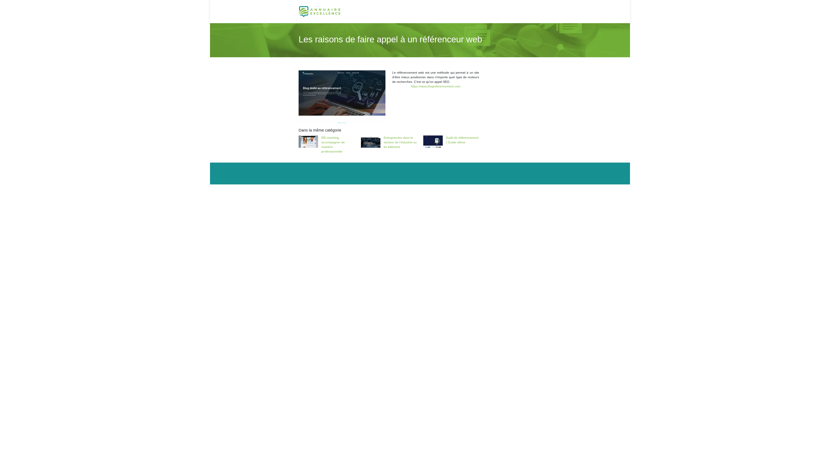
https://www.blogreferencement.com (435, 86)
